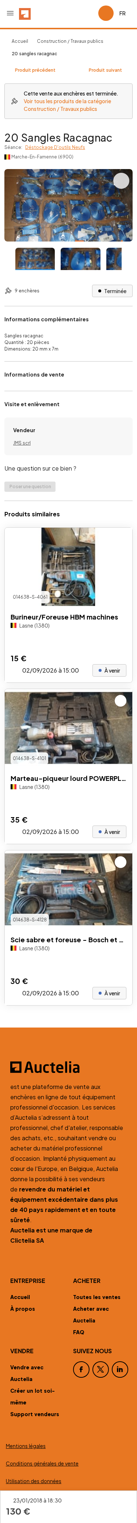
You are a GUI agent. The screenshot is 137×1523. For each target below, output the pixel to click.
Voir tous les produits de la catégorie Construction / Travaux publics (67, 105)
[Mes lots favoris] (89, 13)
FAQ (78, 1332)
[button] (10, 13)
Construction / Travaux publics (70, 41)
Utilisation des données (33, 1481)
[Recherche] (72, 13)
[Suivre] (120, 539)
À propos (22, 1308)
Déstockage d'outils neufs (55, 147)
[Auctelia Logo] (68, 1067)
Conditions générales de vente (42, 1463)
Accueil (20, 41)
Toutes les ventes (97, 1297)
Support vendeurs (34, 1414)
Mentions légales (26, 1446)
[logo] (25, 13)
